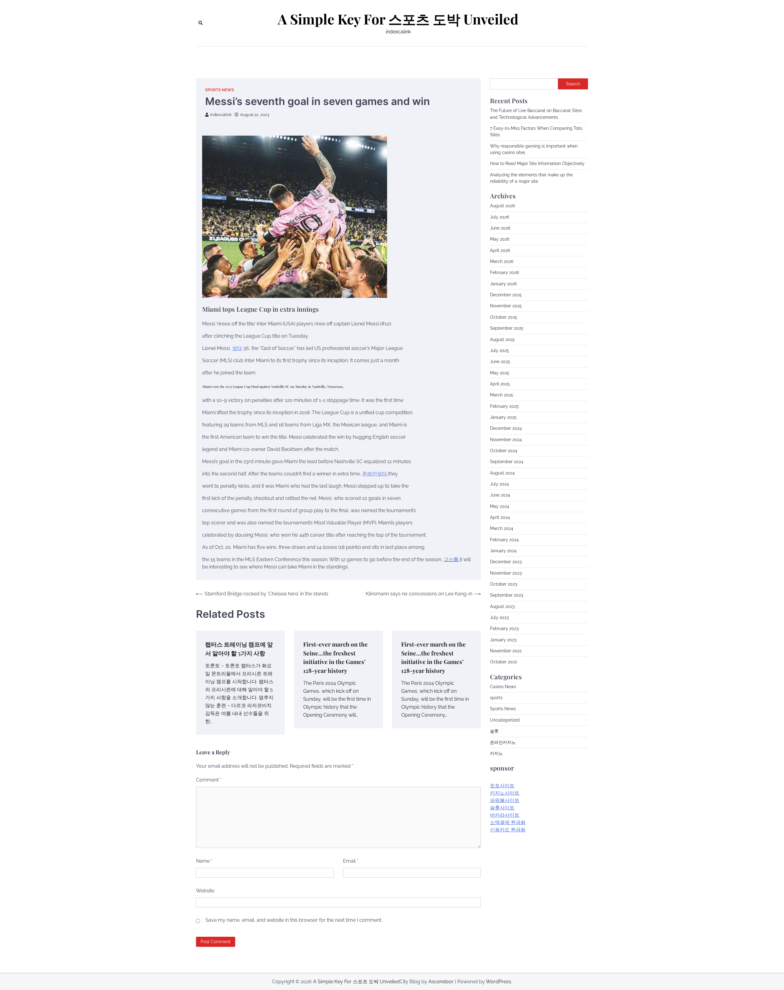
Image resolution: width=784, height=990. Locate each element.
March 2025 (501, 394)
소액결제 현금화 (508, 822)
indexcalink (221, 114)
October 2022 (503, 661)
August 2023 (502, 606)
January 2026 (503, 283)
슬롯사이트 (502, 808)
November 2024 (506, 439)
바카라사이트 (504, 815)
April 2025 (500, 383)
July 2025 (499, 350)
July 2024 (499, 484)
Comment (208, 780)
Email (350, 861)
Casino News (503, 686)
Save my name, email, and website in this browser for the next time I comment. (293, 920)
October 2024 (503, 450)
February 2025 (504, 405)
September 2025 (506, 328)
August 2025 (502, 339)
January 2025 (503, 417)
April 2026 (500, 250)
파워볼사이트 (504, 800)
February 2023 (504, 628)
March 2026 (501, 261)
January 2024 (503, 550)
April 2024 (500, 517)
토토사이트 (502, 786)
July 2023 (499, 617)
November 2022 (506, 650)
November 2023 (506, 573)
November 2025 (506, 305)
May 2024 (499, 506)
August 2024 (502, 472)
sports (496, 697)
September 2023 (506, 595)
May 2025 (499, 372)
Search (573, 83)
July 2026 (499, 217)
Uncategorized (505, 720)
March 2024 (501, 528)
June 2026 (500, 228)
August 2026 (502, 205)
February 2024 (504, 539)
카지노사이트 (504, 793)
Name (204, 861)
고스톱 (452, 559)
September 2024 (506, 461)
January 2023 (503, 639)
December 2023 (506, 561)
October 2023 (503, 584)
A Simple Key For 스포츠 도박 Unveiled (398, 19)
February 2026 (504, 272)
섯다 (237, 348)
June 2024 (500, 495)
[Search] (200, 23)
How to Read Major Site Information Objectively (537, 163)
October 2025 (503, 317)
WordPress (498, 981)
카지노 (496, 753)
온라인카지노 (503, 742)
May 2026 (499, 239)
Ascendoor (441, 981)
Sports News (219, 90)
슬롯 (494, 731)
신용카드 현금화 (508, 830)
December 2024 (506, 428)
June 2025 (500, 361)
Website (205, 891)
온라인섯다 (375, 474)
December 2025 (506, 294)
